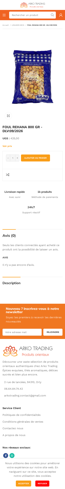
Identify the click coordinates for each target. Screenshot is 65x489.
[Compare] (8, 174)
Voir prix (7, 146)
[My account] (61, 15)
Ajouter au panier (35, 158)
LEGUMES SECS (18, 25)
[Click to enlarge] (8, 115)
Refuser (42, 483)
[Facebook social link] (5, 455)
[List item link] (32, 415)
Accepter (23, 483)
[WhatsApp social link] (12, 455)
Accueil (5, 25)
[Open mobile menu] (4, 15)
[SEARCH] (52, 15)
